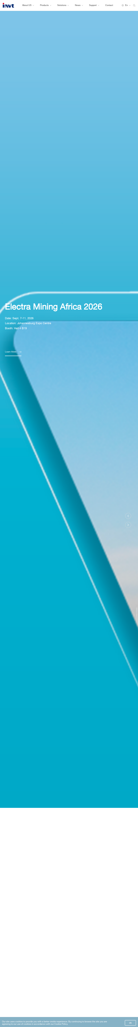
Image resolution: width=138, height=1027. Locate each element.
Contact (109, 5)
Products (44, 5)
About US (26, 5)
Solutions (61, 5)
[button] (128, 516)
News (77, 5)
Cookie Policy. (61, 1024)
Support (93, 5)
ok (130, 1022)
